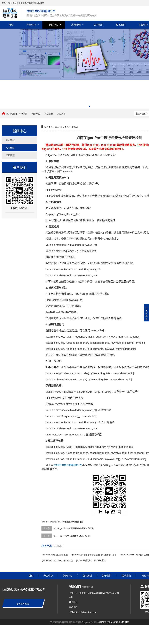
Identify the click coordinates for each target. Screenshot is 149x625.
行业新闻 (10, 147)
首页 (11, 24)
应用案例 (76, 24)
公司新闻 (10, 140)
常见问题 (10, 155)
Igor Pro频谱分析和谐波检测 (70, 521)
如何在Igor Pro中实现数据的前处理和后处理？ (74, 528)
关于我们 (98, 24)
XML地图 (125, 622)
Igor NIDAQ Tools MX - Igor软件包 (57, 560)
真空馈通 (49, 113)
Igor (43, 521)
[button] (89, 106)
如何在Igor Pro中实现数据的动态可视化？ (72, 535)
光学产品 (36, 113)
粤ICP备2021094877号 (109, 622)
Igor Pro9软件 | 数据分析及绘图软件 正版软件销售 (94, 554)
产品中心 (31, 24)
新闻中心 (53, 24)
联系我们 (120, 24)
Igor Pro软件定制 (83, 560)
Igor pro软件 (51, 521)
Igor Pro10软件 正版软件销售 (54, 554)
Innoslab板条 (100, 560)
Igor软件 (23, 113)
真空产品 (61, 113)
